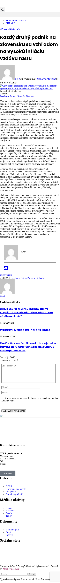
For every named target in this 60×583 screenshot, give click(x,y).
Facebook (11, 547)
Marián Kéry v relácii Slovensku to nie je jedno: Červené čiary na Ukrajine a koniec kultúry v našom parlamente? (28, 347)
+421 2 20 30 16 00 (13, 461)
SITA (17, 79)
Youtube (11, 557)
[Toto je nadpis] (3, 548)
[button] (2, 9)
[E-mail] (6, 269)
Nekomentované (46, 79)
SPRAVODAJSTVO (10, 29)
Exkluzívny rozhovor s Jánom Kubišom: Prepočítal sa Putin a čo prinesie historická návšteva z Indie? (26, 312)
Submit (32, 574)
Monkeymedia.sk (11, 569)
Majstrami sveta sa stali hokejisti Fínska (25, 329)
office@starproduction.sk (18, 464)
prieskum (6, 275)
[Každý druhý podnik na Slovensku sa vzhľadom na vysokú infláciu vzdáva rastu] (30, 88)
